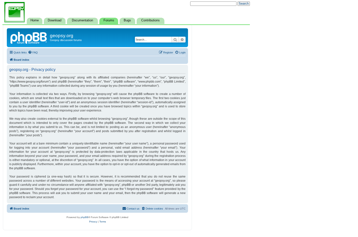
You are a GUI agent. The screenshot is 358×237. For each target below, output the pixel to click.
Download (54, 20)
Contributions (150, 20)
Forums (109, 20)
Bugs (127, 20)
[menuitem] (33, 52)
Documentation (82, 20)
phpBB (84, 217)
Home (34, 20)
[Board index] (29, 37)
